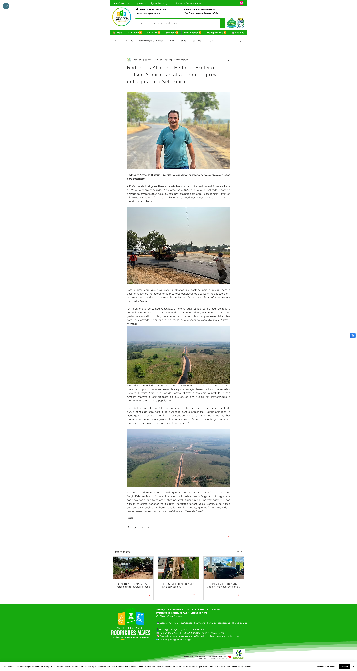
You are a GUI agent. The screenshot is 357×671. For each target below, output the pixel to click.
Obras (171, 40)
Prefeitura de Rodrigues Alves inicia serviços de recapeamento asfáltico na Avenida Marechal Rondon (178, 585)
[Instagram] (241, 3)
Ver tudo (240, 551)
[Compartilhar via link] (148, 527)
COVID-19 (128, 40)
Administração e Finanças (151, 40)
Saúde (183, 40)
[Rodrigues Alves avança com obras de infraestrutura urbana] (133, 568)
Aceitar (345, 666)
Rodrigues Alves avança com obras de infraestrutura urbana (133, 585)
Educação (196, 40)
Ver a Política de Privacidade (238, 666)
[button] (135, 33)
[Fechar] (353, 666)
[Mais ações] (228, 59)
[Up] (6, 6)
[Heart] (230, 657)
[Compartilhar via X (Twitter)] (135, 527)
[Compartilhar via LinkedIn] (142, 527)
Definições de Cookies (325, 666)
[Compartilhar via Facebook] (128, 527)
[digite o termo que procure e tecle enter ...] (222, 23)
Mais (209, 40)
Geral (115, 40)
